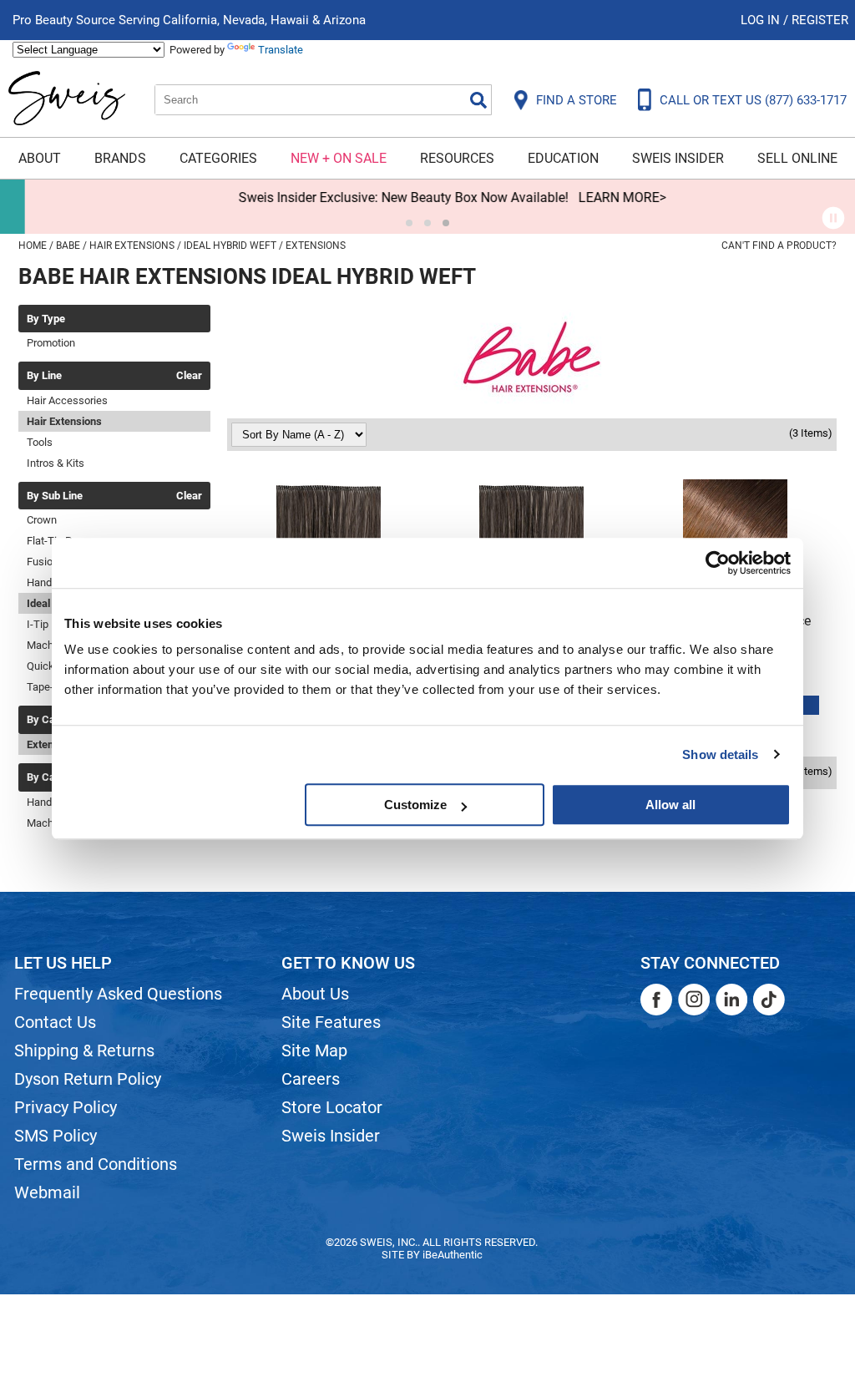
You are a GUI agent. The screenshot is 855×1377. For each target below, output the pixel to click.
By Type (46, 319)
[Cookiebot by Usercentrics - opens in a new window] (718, 562)
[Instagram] (694, 999)
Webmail (47, 1192)
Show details (720, 754)
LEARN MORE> (597, 197)
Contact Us (55, 1022)
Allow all (670, 804)
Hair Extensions (64, 421)
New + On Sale (339, 158)
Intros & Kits (55, 463)
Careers (310, 1079)
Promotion (51, 343)
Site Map (314, 1050)
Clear (189, 376)
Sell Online (797, 158)
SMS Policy (55, 1136)
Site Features (331, 1022)
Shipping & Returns (84, 1050)
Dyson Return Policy (87, 1079)
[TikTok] (769, 999)
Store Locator (331, 1107)
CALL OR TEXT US (753, 100)
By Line (44, 376)
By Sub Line (55, 496)
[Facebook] (656, 999)
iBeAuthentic (452, 1254)
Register (820, 20)
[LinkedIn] (731, 999)
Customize (415, 804)
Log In (762, 20)
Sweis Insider (678, 158)
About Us (315, 994)
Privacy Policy (65, 1107)
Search (478, 100)
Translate (280, 49)
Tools (40, 442)
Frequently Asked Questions (118, 994)
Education (563, 158)
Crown (42, 520)
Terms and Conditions (95, 1164)
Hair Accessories (67, 400)
